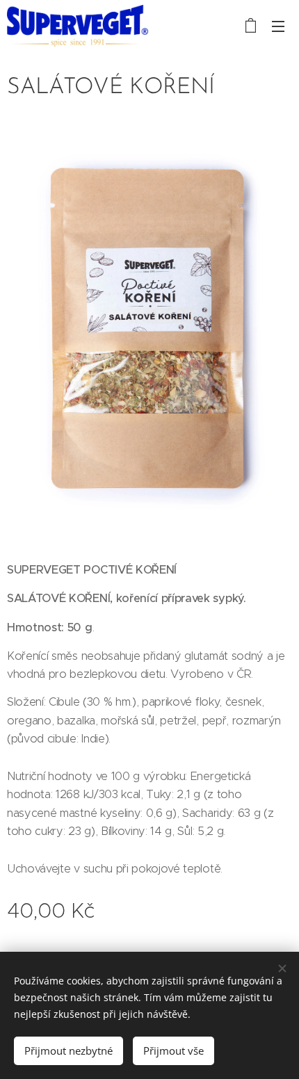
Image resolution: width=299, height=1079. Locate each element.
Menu (278, 26)
